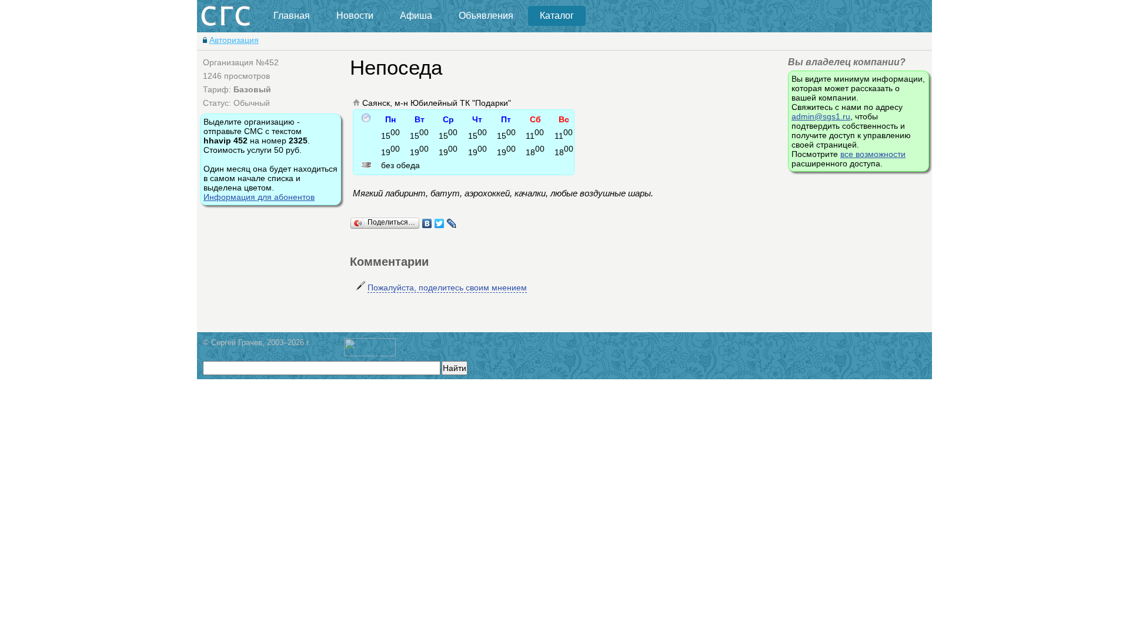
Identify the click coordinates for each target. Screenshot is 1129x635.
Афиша (416, 16)
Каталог (557, 16)
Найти (454, 368)
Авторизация (234, 40)
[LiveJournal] (452, 223)
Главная (291, 16)
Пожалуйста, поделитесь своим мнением (447, 287)
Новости (354, 16)
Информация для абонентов (259, 197)
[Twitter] (439, 223)
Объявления (486, 16)
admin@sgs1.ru (820, 116)
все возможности (873, 154)
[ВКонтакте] (427, 223)
